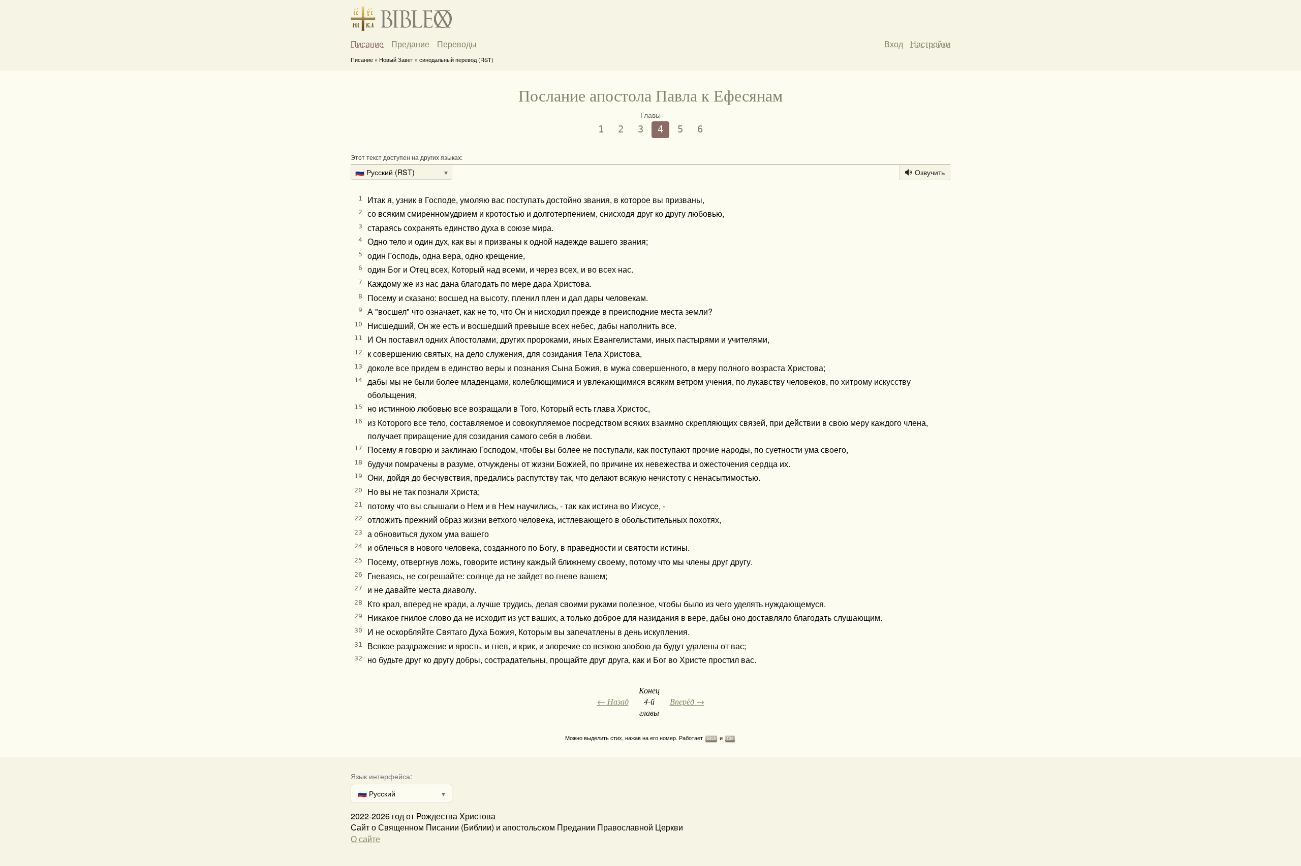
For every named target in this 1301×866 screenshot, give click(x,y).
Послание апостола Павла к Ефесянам (650, 95)
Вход (893, 44)
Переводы (457, 44)
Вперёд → (687, 701)
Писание (367, 44)
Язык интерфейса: (381, 776)
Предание (410, 44)
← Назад (613, 701)
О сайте (365, 839)
